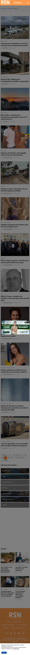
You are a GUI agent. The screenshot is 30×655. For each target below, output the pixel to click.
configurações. (16, 648)
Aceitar (4, 652)
